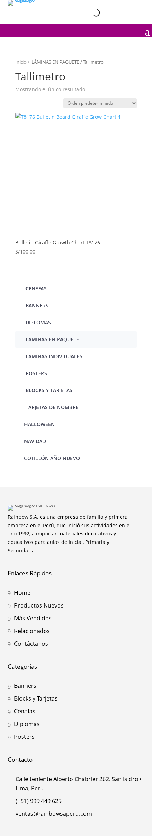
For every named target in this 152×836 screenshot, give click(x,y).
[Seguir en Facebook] (124, 6)
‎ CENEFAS (35, 288)
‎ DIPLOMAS (37, 322)
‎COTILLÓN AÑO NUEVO (52, 458)
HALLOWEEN (39, 424)
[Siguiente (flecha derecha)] (139, 418)
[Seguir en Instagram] (109, 6)
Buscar (82, 12)
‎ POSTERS (35, 373)
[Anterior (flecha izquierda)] (12, 418)
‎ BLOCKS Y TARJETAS (48, 390)
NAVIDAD (35, 441)
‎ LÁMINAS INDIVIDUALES (53, 356)
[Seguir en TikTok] (139, 6)
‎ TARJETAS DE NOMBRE (51, 407)
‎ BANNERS (36, 305)
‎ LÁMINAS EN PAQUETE (54, 62)
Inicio (21, 62)
